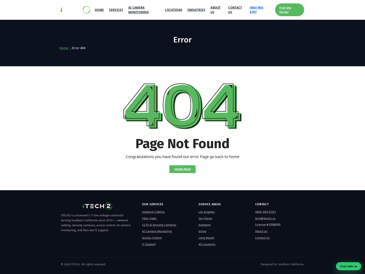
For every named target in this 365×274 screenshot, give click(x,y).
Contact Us (235, 10)
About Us (215, 10)
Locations (173, 10)
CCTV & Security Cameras (159, 225)
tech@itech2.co (265, 218)
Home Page (182, 169)
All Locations (206, 244)
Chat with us (348, 266)
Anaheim (204, 225)
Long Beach (206, 238)
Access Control (152, 238)
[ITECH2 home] (75, 10)
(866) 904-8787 (257, 10)
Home (99, 10)
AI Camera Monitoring (138, 10)
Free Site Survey (285, 10)
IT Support (149, 244)
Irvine (202, 231)
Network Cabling (153, 212)
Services (116, 10)
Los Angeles (206, 212)
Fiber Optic (149, 218)
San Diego (205, 218)
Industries (196, 10)
